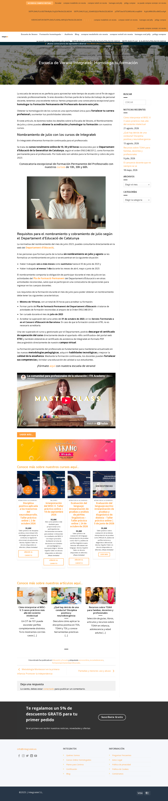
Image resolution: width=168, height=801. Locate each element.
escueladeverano (97, 660)
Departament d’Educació (40, 247)
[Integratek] (5, 37)
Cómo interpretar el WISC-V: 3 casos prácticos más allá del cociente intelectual (32, 611)
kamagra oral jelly (115, 3)
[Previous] (17, 526)
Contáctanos (117, 773)
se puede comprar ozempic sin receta (151, 3)
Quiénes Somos (73, 755)
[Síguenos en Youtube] (35, 755)
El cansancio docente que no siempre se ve (137, 164)
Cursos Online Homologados (78, 760)
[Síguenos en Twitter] (27, 755)
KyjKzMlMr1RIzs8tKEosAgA (155, 11)
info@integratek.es (26, 749)
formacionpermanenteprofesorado (66, 663)
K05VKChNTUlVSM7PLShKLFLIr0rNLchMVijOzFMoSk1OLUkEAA (57, 20)
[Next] (115, 526)
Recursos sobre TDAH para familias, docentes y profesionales (100, 610)
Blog (77, 34)
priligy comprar (129, 3)
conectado (48, 688)
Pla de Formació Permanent (48, 278)
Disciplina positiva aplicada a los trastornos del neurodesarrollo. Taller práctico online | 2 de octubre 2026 (28, 513)
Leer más (104, 554)
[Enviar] (148, 102)
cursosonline (84, 660)
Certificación (71, 769)
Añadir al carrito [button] (28, 553)
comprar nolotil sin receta (97, 3)
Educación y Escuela (88, 58)
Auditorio (69, 34)
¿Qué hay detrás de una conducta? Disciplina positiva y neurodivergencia (66, 611)
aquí (52, 366)
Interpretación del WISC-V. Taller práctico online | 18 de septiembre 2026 (53, 509)
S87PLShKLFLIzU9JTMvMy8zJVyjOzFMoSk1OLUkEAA (50, 11)
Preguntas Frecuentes (121, 755)
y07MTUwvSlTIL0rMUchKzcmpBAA (128, 11)
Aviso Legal (117, 760)
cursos (61, 167)
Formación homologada (50, 34)
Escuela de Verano (29, 34)
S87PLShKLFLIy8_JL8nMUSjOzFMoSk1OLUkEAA (93, 11)
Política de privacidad (121, 764)
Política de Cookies (120, 769)
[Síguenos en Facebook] (19, 755)
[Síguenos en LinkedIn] (31, 755)
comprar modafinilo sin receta (74, 3)
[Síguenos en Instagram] (23, 755)
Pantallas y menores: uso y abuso (94, 671)
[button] (58, 3)
